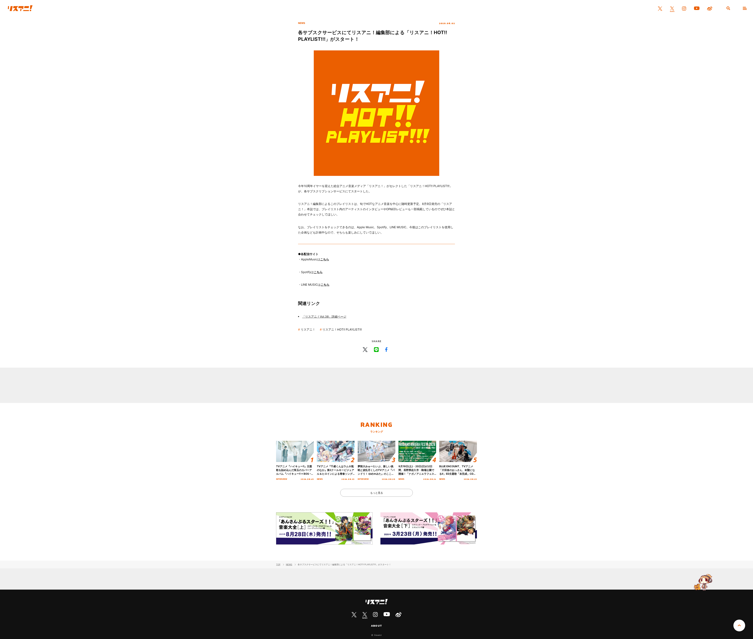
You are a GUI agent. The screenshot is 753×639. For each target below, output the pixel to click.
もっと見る (376, 492)
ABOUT (376, 625)
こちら (324, 259)
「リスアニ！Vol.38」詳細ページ (324, 316)
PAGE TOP (739, 625)
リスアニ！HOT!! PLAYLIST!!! (342, 329)
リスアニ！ (308, 329)
